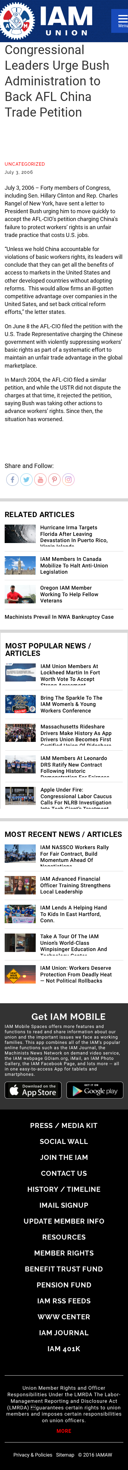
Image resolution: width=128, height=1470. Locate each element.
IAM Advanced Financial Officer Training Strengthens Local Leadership (75, 885)
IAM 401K (64, 1349)
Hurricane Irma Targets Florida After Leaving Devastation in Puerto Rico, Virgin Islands (74, 537)
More (64, 1431)
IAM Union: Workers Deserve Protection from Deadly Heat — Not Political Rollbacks (76, 974)
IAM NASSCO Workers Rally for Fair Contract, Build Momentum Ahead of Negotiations (74, 857)
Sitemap (65, 1454)
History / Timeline (64, 1189)
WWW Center (64, 1317)
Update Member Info (64, 1221)
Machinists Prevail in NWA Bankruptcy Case (59, 617)
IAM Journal (64, 1333)
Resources (64, 1237)
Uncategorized (25, 164)
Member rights (64, 1253)
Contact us (64, 1173)
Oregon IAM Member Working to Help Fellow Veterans (69, 594)
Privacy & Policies (32, 1454)
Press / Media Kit (64, 1125)
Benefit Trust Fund (64, 1269)
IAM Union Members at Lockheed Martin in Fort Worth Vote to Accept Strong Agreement (70, 676)
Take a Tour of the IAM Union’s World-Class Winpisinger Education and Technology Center (73, 946)
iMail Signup (64, 1205)
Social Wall (64, 1141)
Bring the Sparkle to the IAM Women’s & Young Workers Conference (71, 704)
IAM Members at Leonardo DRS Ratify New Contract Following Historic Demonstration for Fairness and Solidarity (74, 771)
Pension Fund (64, 1285)
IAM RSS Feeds (64, 1301)
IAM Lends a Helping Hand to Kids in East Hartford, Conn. (73, 914)
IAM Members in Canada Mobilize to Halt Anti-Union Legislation (74, 565)
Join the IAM (64, 1157)
